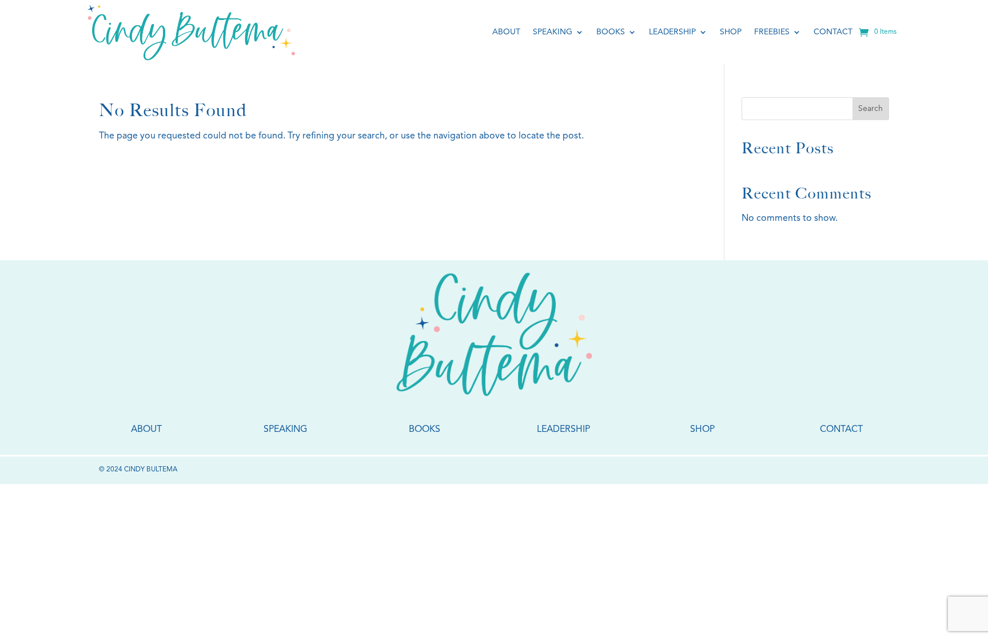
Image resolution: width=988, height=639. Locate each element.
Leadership (672, 32)
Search (870, 109)
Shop (731, 32)
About (506, 32)
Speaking (552, 32)
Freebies (772, 32)
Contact (833, 32)
